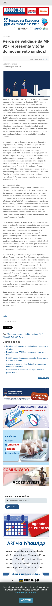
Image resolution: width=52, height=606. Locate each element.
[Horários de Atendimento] (26, 417)
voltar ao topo (43, 378)
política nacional (31, 334)
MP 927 (15, 337)
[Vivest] (26, 477)
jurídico (22, 337)
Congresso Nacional (15, 334)
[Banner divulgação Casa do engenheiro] (26, 395)
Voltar (5, 316)
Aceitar (26, 600)
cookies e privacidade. (26, 592)
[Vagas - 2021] (26, 447)
